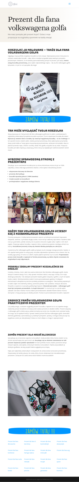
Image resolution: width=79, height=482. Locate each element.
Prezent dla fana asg (63, 450)
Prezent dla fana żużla (15, 459)
